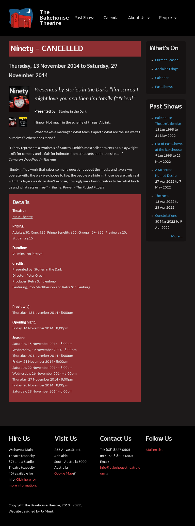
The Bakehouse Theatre (54, 17)
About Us (135, 19)
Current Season (166, 60)
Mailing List (154, 450)
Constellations (166, 216)
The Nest (162, 196)
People (164, 19)
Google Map (65, 474)
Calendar (112, 18)
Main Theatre (22, 217)
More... (177, 236)
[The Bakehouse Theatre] (22, 25)
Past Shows (84, 18)
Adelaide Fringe (166, 69)
